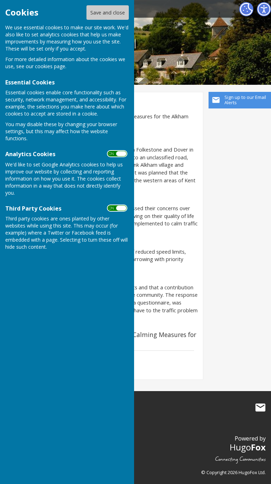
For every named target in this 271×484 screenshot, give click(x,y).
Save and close (107, 12)
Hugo (248, 447)
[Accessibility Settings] (264, 9)
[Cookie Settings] (246, 9)
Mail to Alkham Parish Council (260, 407)
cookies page (50, 66)
